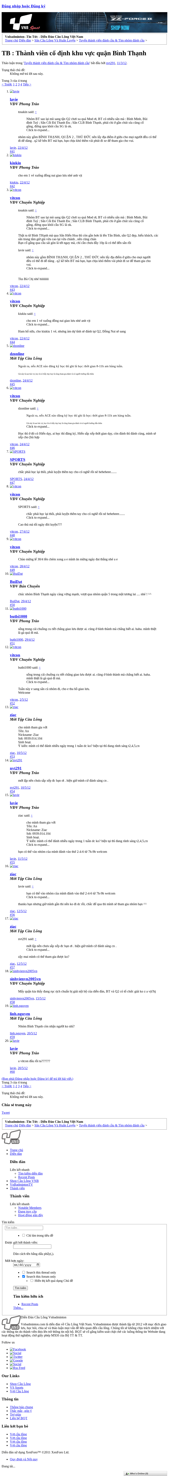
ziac (13, 715)
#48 (12, 535)
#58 (12, 1002)
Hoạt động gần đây (30, 1215)
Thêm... (18, 1308)
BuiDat (16, 581)
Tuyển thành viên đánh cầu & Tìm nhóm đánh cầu (56, 63)
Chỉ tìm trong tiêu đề (39, 1235)
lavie (14, 99)
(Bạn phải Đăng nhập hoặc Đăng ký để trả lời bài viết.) (37, 1078)
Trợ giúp (15, 1414)
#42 (12, 186)
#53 (12, 756)
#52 (12, 703)
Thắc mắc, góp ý (21, 1411)
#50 (12, 605)
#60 (12, 1071)
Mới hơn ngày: (14, 1261)
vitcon (15, 198)
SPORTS (17, 459)
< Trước (7, 84)
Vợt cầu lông (18, 1434)
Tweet (6, 1112)
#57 (12, 967)
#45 (12, 384)
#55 (12, 862)
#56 (12, 914)
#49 (12, 570)
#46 (12, 448)
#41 (12, 151)
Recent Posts (26, 1177)
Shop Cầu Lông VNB (24, 1181)
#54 (12, 791)
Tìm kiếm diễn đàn (30, 1173)
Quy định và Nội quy (24, 1459)
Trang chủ (16, 1150)
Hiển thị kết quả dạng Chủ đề (53, 1280)
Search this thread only (41, 1272)
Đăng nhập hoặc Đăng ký (24, 6)
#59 (12, 1037)
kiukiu (15, 163)
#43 (12, 289)
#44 (12, 342)
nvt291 (110, 63)
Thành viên (17, 1188)
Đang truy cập (27, 1211)
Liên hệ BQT (18, 1418)
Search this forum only (41, 1276)
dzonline (17, 354)
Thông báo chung (21, 1407)
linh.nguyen (20, 1014)
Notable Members (29, 1207)
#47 (12, 482)
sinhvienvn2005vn (25, 979)
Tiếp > (27, 84)
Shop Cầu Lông (20, 1384)
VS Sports (16, 1387)
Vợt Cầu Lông (19, 1391)
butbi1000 (18, 616)
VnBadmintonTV (21, 1184)
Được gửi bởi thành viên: (21, 1242)
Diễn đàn (16, 1153)
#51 (12, 643)
